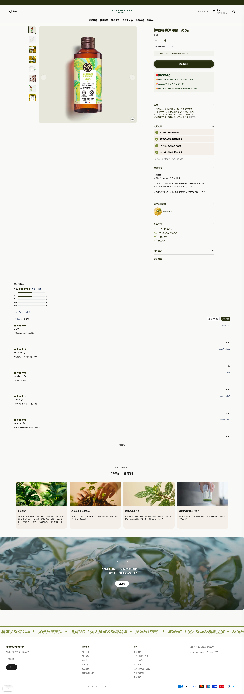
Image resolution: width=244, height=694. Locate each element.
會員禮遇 (140, 20)
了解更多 (122, 584)
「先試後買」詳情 (141, 656)
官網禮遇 (93, 20)
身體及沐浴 (128, 20)
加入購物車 (183, 64)
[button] (132, 78)
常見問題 (85, 664)
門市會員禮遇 (139, 673)
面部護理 (104, 20)
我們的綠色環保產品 (142, 669)
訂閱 (12, 667)
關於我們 (137, 652)
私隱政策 (85, 669)
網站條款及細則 (88, 673)
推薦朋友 (137, 664)
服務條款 (183, 53)
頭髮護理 (115, 20)
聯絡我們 (85, 660)
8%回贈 (181, 84)
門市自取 (85, 656)
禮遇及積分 (138, 660)
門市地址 (85, 652)
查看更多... (193, 117)
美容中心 (151, 20)
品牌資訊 (137, 677)
